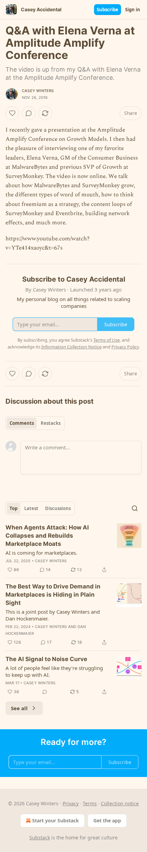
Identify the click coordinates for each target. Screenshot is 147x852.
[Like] (12, 113)
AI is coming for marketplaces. (41, 552)
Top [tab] (13, 508)
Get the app (107, 820)
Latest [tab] (31, 508)
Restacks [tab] (51, 423)
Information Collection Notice (71, 347)
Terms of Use (106, 340)
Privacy (71, 803)
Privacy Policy (125, 347)
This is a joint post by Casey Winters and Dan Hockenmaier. (52, 615)
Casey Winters (38, 90)
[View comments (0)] (29, 113)
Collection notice (120, 803)
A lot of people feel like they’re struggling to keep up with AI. (54, 671)
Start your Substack (55, 820)
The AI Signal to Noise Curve (46, 659)
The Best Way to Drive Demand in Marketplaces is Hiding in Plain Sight (53, 594)
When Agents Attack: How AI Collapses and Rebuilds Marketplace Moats (47, 535)
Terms (90, 803)
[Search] (135, 508)
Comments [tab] (22, 423)
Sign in (132, 9)
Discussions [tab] (58, 508)
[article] (73, 548)
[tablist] (35, 423)
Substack (39, 837)
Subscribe (107, 9)
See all (19, 708)
